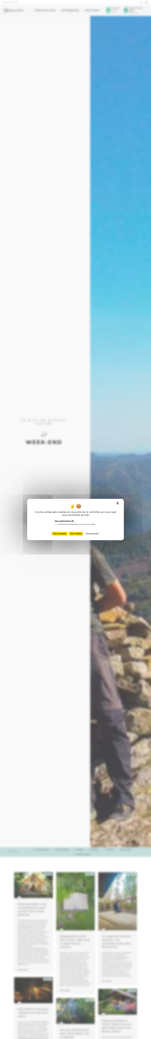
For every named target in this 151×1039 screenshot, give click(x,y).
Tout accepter (59, 534)
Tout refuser (76, 534)
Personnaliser (92, 534)
